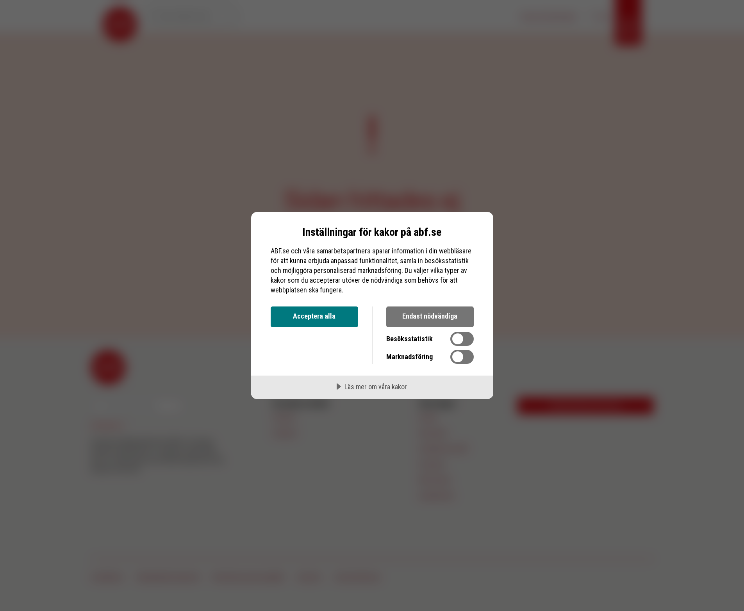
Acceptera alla (314, 316)
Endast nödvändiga (429, 316)
